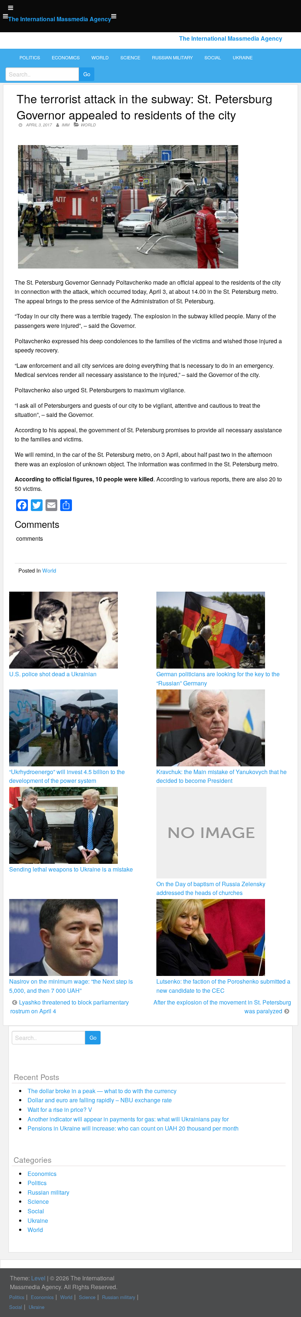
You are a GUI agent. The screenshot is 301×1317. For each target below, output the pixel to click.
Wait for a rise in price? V (60, 1109)
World (100, 57)
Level (38, 1278)
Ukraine (243, 57)
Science (130, 57)
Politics (29, 57)
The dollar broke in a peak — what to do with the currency (102, 1091)
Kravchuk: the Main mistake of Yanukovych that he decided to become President (221, 776)
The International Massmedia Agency (59, 19)
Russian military (172, 57)
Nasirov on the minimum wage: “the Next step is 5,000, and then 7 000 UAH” (71, 985)
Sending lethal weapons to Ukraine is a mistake (71, 869)
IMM (65, 124)
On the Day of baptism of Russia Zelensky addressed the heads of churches (210, 888)
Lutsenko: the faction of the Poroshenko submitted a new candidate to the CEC (223, 985)
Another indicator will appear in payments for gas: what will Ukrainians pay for (128, 1119)
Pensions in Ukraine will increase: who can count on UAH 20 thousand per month (133, 1128)
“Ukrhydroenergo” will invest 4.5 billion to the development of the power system (67, 776)
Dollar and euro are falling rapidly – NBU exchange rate (100, 1100)
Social (212, 57)
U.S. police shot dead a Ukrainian (53, 674)
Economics (66, 57)
